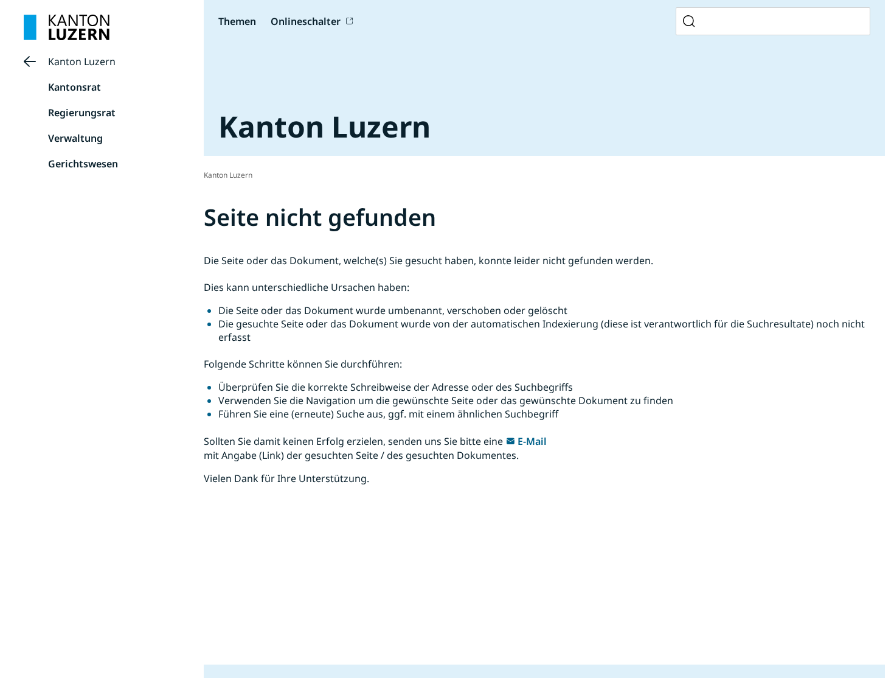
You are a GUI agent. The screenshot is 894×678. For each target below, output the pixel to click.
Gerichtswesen (83, 163)
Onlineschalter (306, 21)
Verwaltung (75, 138)
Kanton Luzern (82, 61)
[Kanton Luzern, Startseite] (66, 27)
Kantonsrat (74, 87)
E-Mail (532, 441)
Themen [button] (237, 21)
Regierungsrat (82, 112)
